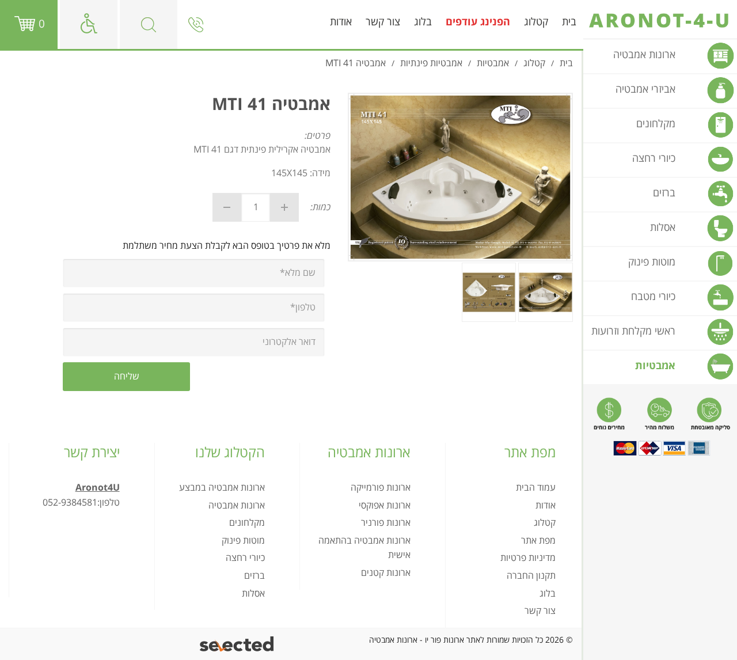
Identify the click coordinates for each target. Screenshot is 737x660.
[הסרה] (226, 207)
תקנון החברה (531, 576)
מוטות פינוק (243, 541)
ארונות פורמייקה (381, 488)
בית (569, 22)
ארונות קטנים (386, 573)
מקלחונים (247, 523)
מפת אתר (538, 541)
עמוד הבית (536, 488)
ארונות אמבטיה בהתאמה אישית (364, 548)
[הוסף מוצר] (284, 207)
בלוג (423, 22)
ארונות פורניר (386, 523)
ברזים (254, 576)
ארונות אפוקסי (385, 505)
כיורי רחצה (245, 558)
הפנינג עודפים (478, 22)
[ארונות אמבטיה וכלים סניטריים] (660, 21)
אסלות (253, 594)
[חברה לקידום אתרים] (237, 644)
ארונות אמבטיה (236, 505)
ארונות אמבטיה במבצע (222, 488)
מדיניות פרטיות (528, 558)
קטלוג (536, 22)
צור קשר (383, 22)
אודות (341, 22)
